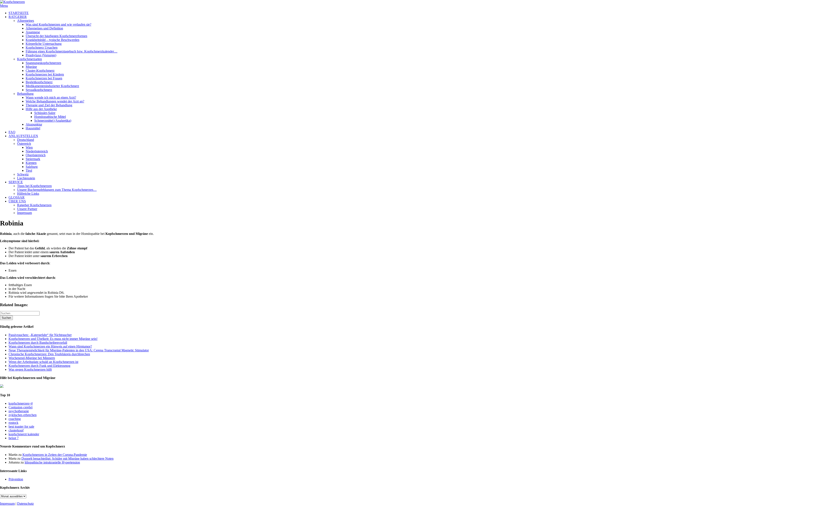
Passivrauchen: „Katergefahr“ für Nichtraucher (40, 335)
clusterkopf (16, 430)
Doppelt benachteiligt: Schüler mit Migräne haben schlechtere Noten (67, 458)
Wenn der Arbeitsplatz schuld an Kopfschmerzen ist (43, 362)
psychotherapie (19, 411)
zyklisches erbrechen (23, 415)
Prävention (16, 479)
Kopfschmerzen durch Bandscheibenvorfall (38, 342)
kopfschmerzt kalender (24, 434)
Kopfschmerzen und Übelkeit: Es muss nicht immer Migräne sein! (53, 339)
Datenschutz (25, 503)
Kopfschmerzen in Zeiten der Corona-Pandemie (54, 454)
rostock (13, 422)
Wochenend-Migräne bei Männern (32, 358)
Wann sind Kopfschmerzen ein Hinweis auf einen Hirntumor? (50, 346)
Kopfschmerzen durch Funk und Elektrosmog (39, 365)
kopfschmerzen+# (21, 403)
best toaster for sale (21, 426)
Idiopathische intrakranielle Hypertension (52, 462)
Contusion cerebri (20, 407)
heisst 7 (14, 438)
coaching (15, 419)
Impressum (7, 503)
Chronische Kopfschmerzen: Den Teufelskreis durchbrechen (49, 354)
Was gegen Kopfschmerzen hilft (30, 369)
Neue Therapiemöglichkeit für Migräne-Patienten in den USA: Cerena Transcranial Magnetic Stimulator (79, 350)
